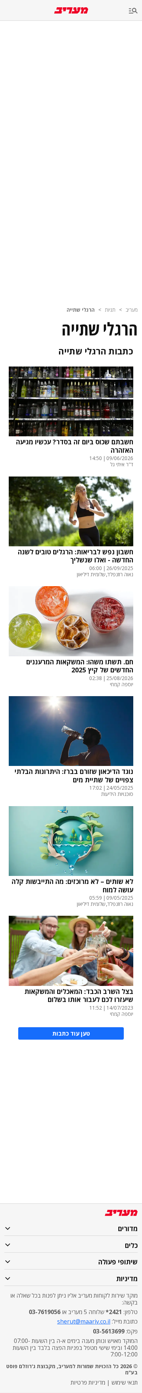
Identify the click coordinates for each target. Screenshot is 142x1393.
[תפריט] (135, 11)
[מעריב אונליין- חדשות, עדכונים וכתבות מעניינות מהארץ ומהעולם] (71, 10)
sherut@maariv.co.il (83, 1321)
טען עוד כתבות (71, 1033)
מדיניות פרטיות (88, 1382)
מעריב (132, 309)
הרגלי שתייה (81, 309)
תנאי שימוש (124, 1382)
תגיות (110, 309)
